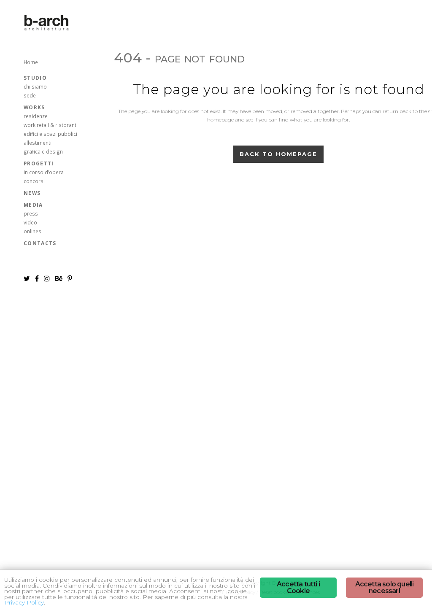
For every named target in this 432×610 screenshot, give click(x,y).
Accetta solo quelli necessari (384, 587)
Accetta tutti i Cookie (298, 587)
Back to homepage (278, 154)
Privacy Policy (24, 602)
